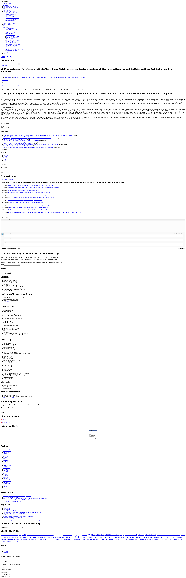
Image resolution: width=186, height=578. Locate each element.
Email (7, 233)
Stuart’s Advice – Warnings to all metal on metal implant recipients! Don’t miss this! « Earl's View (30, 185)
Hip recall (71, 537)
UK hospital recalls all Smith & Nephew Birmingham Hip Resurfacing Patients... (22, 512)
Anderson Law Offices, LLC (13, 44)
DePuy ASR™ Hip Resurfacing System (111, 535)
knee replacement (161, 537)
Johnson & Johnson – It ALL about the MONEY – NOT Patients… (19, 499)
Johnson (33, 85)
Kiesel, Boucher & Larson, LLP (13, 42)
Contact (5, 53)
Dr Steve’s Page (7, 3)
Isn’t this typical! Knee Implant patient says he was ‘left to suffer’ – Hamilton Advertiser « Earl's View (31, 197)
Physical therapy (131, 539)
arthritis (24, 535)
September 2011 (7, 485)
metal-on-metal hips (53, 539)
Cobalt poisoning (77, 535)
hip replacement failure (95, 537)
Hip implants (66, 537)
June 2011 (5, 488)
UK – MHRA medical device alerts (14, 29)
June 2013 (5, 457)
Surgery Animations (11, 14)
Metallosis (83, 77)
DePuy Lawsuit (164, 535)
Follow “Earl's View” (7, 561)
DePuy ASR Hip (43, 77)
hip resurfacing (106, 537)
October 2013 (6, 452)
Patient (126, 539)
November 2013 (7, 451)
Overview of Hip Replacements (13, 12)
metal (45, 539)
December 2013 (7, 449)
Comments (7, 552)
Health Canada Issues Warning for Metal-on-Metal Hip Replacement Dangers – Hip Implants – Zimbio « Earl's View (35, 205)
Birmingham (38, 535)
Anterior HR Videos (11, 19)
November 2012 (7, 466)
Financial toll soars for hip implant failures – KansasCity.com (17, 145)
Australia (29, 535)
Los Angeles (172, 537)
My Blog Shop (6, 52)
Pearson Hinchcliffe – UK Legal (13, 48)
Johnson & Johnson (136, 537)
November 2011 (7, 482)
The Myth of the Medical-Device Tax (12, 501)
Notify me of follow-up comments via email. (11, 248)
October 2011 (6, 483)
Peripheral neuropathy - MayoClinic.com (12, 517)
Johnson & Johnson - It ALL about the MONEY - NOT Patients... (18, 516)
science (141, 539)
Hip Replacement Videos (9, 11)
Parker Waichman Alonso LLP (13, 40)
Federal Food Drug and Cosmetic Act (10, 537)
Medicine (12, 539)
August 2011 (6, 486)
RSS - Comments (6, 422)
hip (63, 537)
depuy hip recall (140, 535)
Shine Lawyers (9, 33)
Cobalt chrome (58, 535)
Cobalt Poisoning (7, 24)
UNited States (54, 85)
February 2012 (6, 478)
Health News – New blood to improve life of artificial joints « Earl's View (25, 200)
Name (7, 238)
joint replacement (148, 537)
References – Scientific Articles (10, 25)
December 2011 (7, 481)
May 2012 (5, 474)
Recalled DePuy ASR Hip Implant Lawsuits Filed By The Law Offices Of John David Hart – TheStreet (27, 138)
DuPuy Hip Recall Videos (12, 22)
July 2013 (5, 456)
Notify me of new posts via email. (9, 250)
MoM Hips (80, 539)
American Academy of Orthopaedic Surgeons (11, 535)
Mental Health (41, 539)
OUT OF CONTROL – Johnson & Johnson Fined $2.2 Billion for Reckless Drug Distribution (25, 498)
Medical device (38, 85)
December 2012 (7, 465)
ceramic (45, 535)
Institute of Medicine (120, 537)
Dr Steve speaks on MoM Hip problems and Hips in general (17, 496)
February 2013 (6, 462)
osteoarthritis (117, 539)
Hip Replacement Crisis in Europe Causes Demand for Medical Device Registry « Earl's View (30, 209)
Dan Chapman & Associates (12, 36)
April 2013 (6, 460)
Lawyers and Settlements (12, 37)
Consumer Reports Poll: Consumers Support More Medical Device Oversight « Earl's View (29, 192)
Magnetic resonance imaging (180, 537)
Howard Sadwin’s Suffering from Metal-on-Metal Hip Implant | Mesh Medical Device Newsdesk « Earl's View (33, 187)
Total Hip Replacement (176, 539)
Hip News (5, 27)
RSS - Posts (4, 419)
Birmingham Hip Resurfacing (20, 77)
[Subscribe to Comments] (1, 422)
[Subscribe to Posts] (1, 419)
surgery (162, 539)
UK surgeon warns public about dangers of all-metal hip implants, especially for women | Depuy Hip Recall (28, 147)
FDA (2, 537)
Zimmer (12, 541)
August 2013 (6, 455)
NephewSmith (89, 539)
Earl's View (6, 56)
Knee (155, 537)
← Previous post (4, 179)
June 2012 (5, 473)
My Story (5, 5)
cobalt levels (69, 535)
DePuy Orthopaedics (17, 85)
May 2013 (5, 458)
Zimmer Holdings (17, 541)
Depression (85, 535)
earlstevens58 (8, 77)
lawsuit (168, 537)
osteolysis (121, 539)
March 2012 (6, 477)
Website (5, 242)
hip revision (114, 537)
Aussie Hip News (10, 28)
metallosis (65, 539)
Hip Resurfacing (60, 77)
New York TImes (47, 85)
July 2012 (5, 472)
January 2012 (6, 479)
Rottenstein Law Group (11, 45)
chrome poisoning (50, 535)
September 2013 (7, 453)
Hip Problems (6, 10)
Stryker (157, 539)
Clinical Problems (10, 20)
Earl (179, 535)
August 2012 (6, 470)
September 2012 (7, 469)
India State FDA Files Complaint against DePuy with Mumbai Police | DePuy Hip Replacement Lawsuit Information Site (31, 144)
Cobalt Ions (65, 535)
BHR (32, 535)
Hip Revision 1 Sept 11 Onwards (11, 7)
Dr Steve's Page (7, 514)
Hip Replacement (52, 77)
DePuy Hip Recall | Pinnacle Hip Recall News (14, 139)
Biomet (34, 535)
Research (136, 539)
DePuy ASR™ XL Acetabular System (129, 535)
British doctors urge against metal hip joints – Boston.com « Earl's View (24, 190)
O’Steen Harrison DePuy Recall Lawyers (15, 49)
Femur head (19, 537)
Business (42, 535)
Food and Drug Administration (49, 537)
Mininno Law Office (11, 46)
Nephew (84, 539)
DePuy (37, 77)
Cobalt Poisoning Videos (9, 23)
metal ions (60, 539)
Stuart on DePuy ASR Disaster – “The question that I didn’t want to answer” (21, 140)
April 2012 (6, 475)
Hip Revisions (67, 77)
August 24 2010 (4, 85)
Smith (144, 539)
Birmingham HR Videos (12, 16)
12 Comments (5, 80)
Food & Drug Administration (32, 537)
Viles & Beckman (10, 35)
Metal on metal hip (76, 77)
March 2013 (6, 461)
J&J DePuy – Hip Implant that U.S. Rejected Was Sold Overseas (18, 136)
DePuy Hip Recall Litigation (152, 535)
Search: (2, 63)
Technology (167, 539)
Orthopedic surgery (107, 539)
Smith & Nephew (151, 539)
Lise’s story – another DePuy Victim (11, 497)
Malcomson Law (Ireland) (12, 50)
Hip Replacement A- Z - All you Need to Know (14, 513)
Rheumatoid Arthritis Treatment (10, 303)
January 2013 (6, 464)
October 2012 (6, 468)
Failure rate (183, 535)
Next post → (11, 179)
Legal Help (6, 31)
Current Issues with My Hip (9, 6)
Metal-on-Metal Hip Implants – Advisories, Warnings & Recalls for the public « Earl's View (29, 207)
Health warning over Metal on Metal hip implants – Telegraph (17, 143)
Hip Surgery (6, 8)
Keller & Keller (10, 41)
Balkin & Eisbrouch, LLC (12, 39)
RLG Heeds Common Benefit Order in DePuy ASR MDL (16, 142)
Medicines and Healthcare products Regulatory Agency (26, 539)
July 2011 (5, 487)
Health (58, 537)
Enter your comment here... (6, 219)
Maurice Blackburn (10, 32)
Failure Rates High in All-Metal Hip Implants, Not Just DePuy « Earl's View (25, 202)
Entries (6, 551)
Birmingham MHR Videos (12, 18)
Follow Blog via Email (12, 401)
